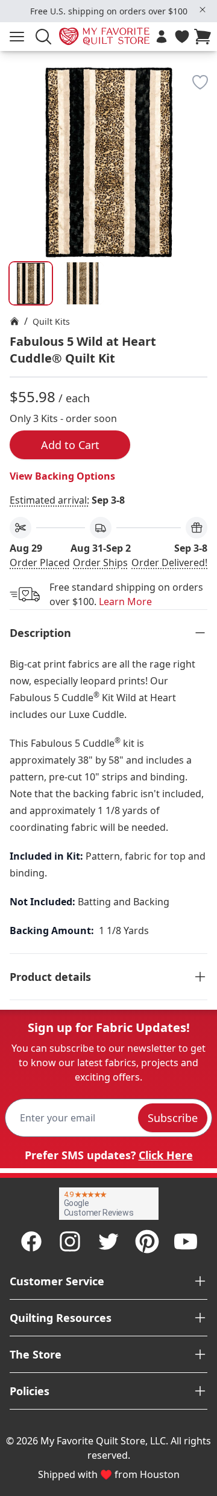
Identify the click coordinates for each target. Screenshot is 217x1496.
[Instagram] (70, 1241)
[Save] (200, 82)
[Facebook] (31, 1241)
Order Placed (40, 562)
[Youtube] (186, 1241)
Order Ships (100, 562)
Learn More (125, 601)
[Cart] (205, 36)
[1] (82, 283)
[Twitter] (108, 1241)
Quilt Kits (51, 321)
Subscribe (173, 1118)
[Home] (14, 321)
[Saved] (182, 36)
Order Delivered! (169, 562)
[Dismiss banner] (202, 9)
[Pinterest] (147, 1241)
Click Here (166, 1155)
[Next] (202, 130)
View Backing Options (62, 476)
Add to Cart (70, 445)
